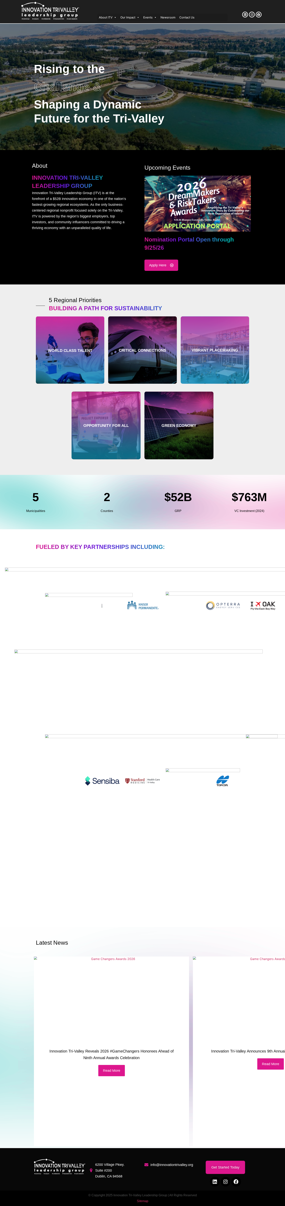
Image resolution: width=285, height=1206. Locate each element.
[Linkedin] (245, 14)
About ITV (105, 17)
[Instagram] (252, 14)
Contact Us (186, 17)
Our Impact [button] (127, 17)
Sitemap (142, 1201)
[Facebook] (259, 14)
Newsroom (168, 17)
